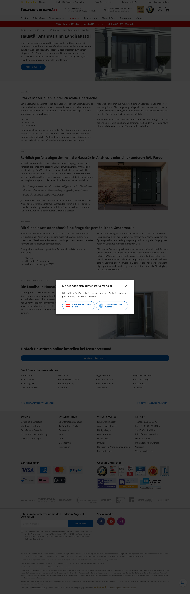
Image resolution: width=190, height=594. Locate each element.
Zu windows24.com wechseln (113, 305)
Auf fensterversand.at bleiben (81, 305)
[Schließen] (126, 286)
